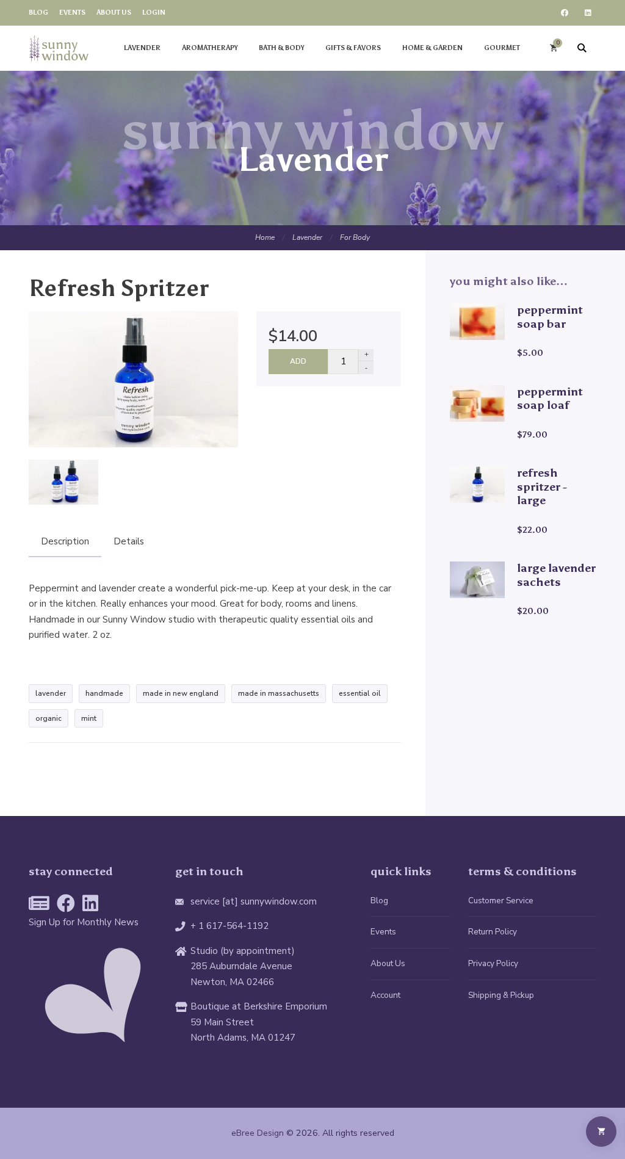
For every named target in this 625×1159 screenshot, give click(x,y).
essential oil (360, 693)
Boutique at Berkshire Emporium (258, 1006)
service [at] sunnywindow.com (253, 901)
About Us (387, 963)
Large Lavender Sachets (556, 575)
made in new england (181, 693)
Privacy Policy (493, 963)
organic (48, 718)
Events (383, 931)
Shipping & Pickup (501, 995)
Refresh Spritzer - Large (542, 486)
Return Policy (492, 931)
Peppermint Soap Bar (550, 317)
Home (265, 237)
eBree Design (257, 1133)
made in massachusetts (278, 693)
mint (88, 718)
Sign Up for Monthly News (84, 922)
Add (298, 361)
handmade (104, 693)
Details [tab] (129, 541)
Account (385, 995)
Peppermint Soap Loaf (550, 399)
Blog (379, 900)
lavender (50, 693)
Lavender (307, 237)
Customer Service (500, 900)
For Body (355, 237)
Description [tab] (65, 541)
